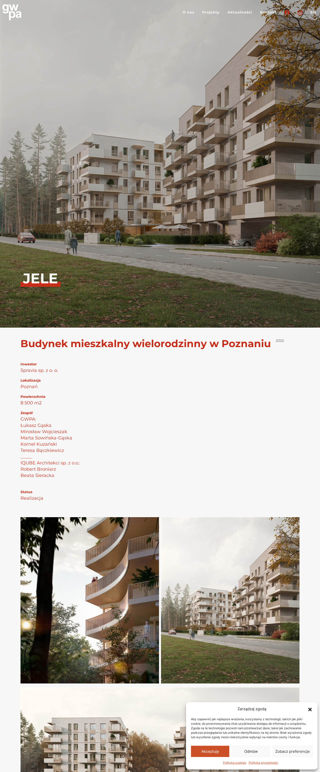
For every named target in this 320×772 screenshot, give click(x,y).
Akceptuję (210, 751)
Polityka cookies (234, 762)
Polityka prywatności (263, 762)
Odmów (251, 751)
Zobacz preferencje (292, 751)
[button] (310, 708)
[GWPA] (12, 12)
